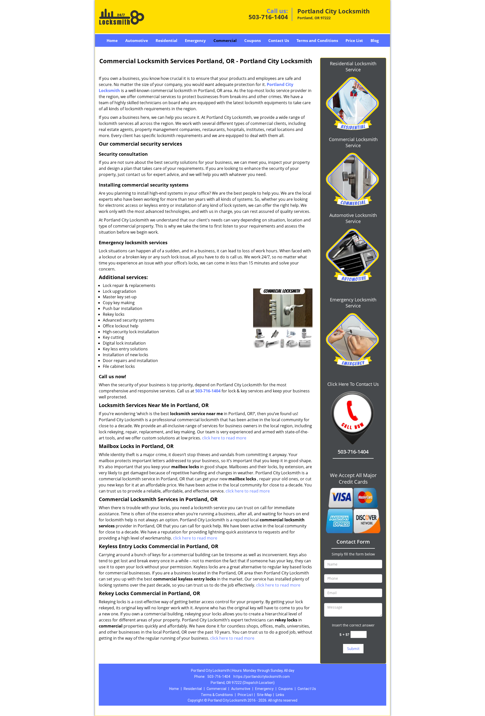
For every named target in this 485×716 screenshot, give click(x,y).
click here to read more (224, 438)
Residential (166, 40)
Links (280, 695)
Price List (354, 40)
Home (112, 40)
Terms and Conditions (317, 40)
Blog (375, 40)
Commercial (225, 40)
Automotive (136, 40)
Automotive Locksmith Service (353, 218)
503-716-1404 (268, 17)
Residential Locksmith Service (353, 66)
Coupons (252, 40)
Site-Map (264, 695)
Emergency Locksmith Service (353, 303)
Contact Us (278, 40)
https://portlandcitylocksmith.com (261, 677)
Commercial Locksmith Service (353, 142)
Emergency (195, 40)
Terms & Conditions (217, 695)
